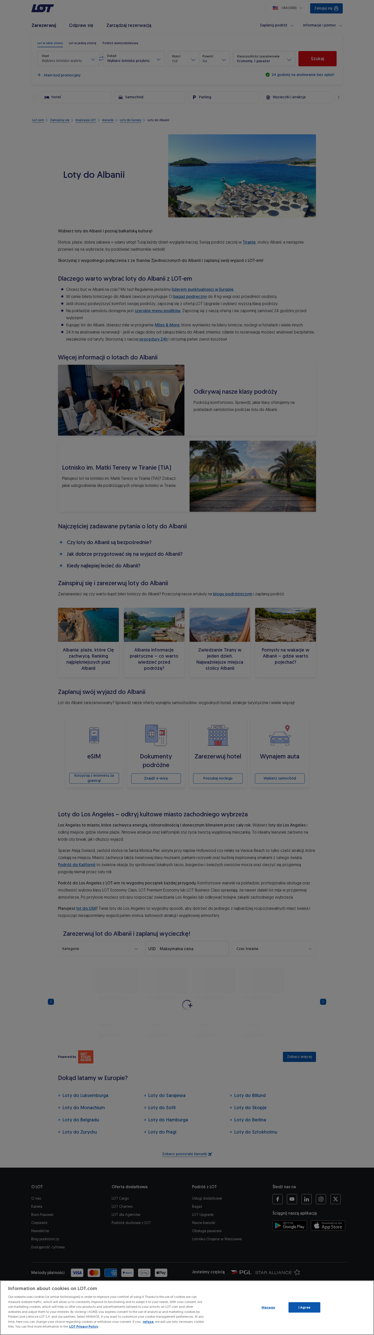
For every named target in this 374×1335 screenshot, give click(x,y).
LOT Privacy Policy (83, 1326)
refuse (148, 1322)
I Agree (304, 1307)
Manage (268, 1307)
